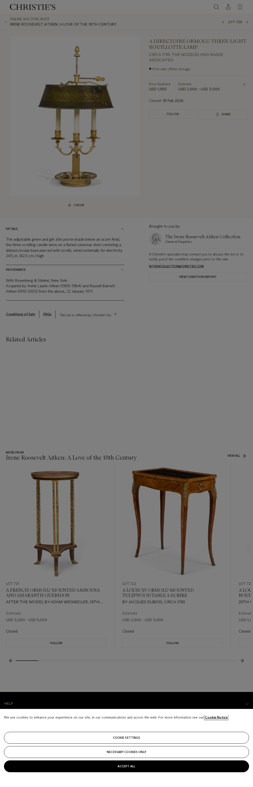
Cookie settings (126, 737)
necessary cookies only (126, 752)
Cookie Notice (216, 717)
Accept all (126, 766)
